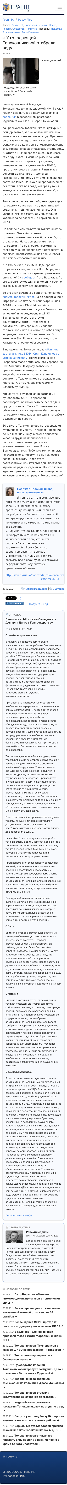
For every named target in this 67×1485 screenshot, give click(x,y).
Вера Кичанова (31, 32)
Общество (18, 28)
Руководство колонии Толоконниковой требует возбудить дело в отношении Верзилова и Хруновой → (33, 1369)
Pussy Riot (25, 19)
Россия (7, 28)
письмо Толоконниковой (19, 297)
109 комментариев (36, 588)
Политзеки (31, 25)
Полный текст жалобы (18, 1215)
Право (52, 25)
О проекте (10, 1456)
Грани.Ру (8, 19)
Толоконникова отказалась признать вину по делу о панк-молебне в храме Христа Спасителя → (31, 1440)
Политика (31, 28)
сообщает (29, 277)
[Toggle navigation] (59, 7)
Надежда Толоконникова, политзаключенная (35, 490)
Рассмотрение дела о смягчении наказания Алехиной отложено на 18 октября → (31, 1312)
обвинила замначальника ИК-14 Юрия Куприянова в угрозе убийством (31, 353)
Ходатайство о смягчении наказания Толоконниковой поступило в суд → (33, 1406)
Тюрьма (43, 25)
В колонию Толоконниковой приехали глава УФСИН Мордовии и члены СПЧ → (32, 1336)
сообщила (9, 117)
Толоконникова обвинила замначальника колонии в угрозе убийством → (33, 1383)
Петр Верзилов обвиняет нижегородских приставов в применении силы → (31, 1298)
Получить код (38, 604)
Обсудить (58, 588)
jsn (22, 1476)
